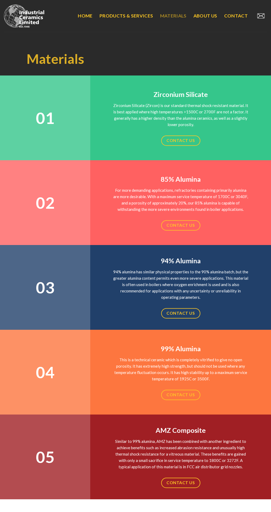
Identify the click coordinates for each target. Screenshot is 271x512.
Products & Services (126, 16)
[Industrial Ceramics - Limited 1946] (30, 16)
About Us (205, 16)
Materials (173, 16)
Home (85, 16)
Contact (236, 16)
